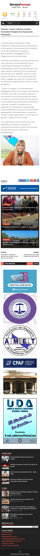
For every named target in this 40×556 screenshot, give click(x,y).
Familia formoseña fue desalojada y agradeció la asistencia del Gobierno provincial (24, 493)
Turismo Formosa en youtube (10, 545)
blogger (36, 263)
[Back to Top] (20, 552)
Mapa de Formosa (7, 534)
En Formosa (7, 37)
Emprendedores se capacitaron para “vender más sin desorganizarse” (20, 227)
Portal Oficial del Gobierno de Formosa (13, 539)
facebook (30, 263)
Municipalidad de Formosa (9, 536)
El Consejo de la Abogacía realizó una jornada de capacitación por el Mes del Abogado (21, 480)
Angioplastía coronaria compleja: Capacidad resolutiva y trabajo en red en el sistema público (20, 208)
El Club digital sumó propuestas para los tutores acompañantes (21, 515)
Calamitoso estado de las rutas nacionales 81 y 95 (22, 499)
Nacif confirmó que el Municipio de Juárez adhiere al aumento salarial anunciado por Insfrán (19, 243)
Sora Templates (25, 554)
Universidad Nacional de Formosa (11, 541)
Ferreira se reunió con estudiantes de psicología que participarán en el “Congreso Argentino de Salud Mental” (23, 507)
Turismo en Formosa (8, 543)
